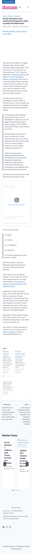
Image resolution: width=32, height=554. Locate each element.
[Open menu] (28, 7)
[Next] (27, 464)
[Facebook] (3, 527)
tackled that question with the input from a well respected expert (14, 284)
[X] (6, 527)
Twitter (5, 332)
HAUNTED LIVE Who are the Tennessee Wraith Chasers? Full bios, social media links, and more (8, 412)
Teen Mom (17, 16)
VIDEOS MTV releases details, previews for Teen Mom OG (23, 458)
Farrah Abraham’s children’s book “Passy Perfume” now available (8, 452)
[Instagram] (10, 527)
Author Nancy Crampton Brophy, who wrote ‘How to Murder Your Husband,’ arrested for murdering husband (24, 414)
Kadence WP (17, 549)
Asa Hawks (7, 26)
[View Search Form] (19, 7)
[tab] (12, 490)
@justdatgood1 (16, 153)
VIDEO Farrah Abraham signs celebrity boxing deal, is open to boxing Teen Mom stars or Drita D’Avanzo (8, 362)
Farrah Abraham (8, 16)
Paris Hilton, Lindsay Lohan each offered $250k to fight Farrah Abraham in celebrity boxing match (20, 362)
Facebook (11, 332)
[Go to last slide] (4, 464)
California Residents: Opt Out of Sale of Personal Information (15, 518)
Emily (23, 469)
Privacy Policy (9, 2)
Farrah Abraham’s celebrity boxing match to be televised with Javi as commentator (8, 385)
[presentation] (24, 443)
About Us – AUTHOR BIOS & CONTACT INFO (12, 512)
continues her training (18, 74)
